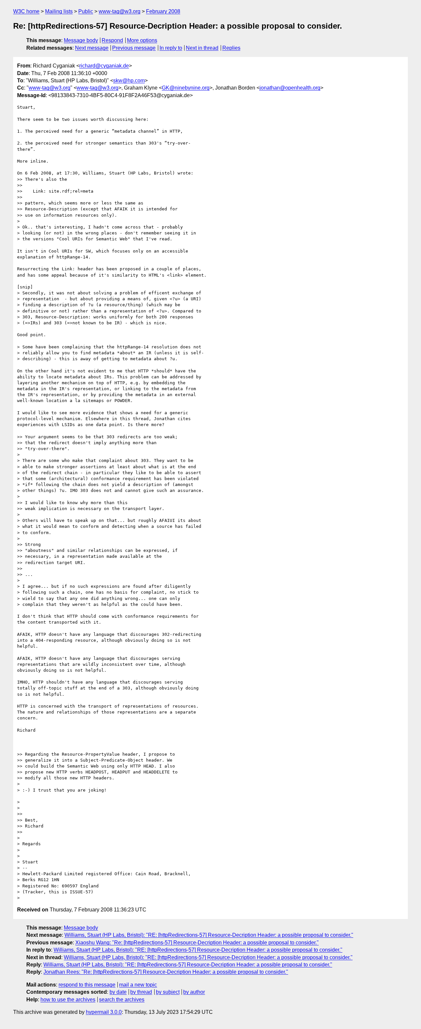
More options (142, 40)
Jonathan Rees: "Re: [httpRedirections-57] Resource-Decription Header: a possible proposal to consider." (165, 972)
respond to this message (87, 985)
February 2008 (163, 11)
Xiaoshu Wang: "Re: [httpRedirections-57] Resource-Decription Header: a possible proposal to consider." (197, 942)
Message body (81, 40)
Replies (231, 48)
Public (85, 11)
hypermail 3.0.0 (104, 1012)
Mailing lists (59, 11)
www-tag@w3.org (119, 11)
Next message (92, 48)
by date (118, 992)
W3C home (26, 11)
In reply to (171, 48)
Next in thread (202, 48)
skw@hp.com (129, 80)
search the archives (121, 999)
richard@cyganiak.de (104, 65)
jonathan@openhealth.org (290, 88)
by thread (141, 992)
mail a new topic (138, 985)
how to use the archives (67, 999)
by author (194, 992)
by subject (168, 992)
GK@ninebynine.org (186, 88)
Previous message (134, 48)
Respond (112, 40)
